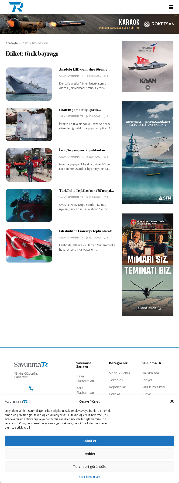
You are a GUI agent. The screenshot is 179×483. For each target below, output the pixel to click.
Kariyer (147, 380)
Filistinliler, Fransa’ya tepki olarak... (86, 231)
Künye (146, 394)
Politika (114, 394)
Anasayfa (12, 43)
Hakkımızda (150, 373)
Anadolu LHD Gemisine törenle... (84, 69)
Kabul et (89, 440)
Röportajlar (117, 387)
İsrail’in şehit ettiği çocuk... (80, 110)
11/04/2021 (95, 197)
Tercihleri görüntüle (89, 466)
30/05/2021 (95, 116)
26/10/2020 (95, 237)
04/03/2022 (95, 76)
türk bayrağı (40, 43)
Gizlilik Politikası (89, 477)
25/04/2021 (95, 156)
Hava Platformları (85, 378)
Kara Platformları (85, 390)
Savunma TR (75, 76)
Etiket (24, 43)
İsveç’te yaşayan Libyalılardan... (83, 150)
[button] (172, 401)
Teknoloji (116, 380)
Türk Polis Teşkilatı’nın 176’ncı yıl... (86, 191)
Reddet (90, 453)
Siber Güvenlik (119, 373)
